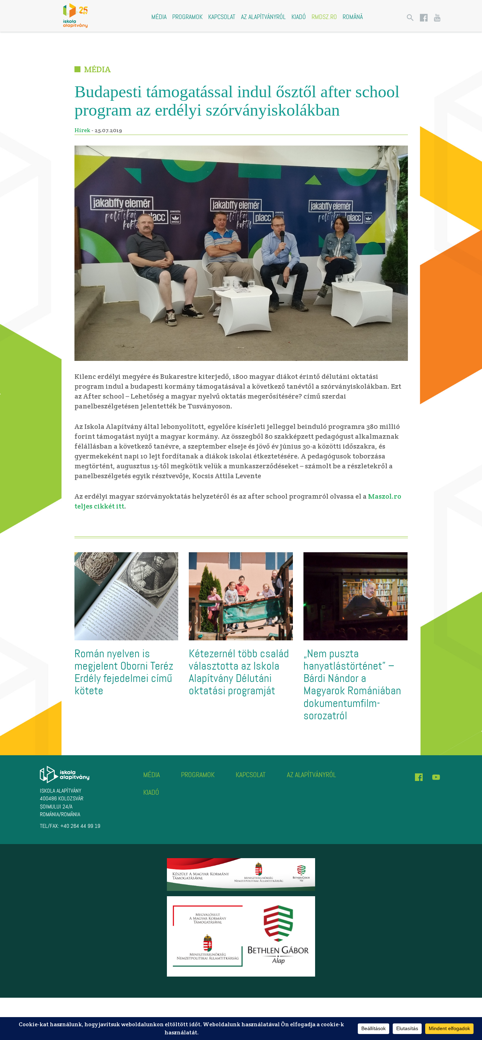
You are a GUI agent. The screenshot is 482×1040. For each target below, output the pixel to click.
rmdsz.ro (324, 17)
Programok (187, 17)
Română (353, 17)
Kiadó (298, 17)
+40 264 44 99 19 (80, 826)
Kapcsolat (221, 17)
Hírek (82, 130)
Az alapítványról (263, 17)
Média (159, 17)
